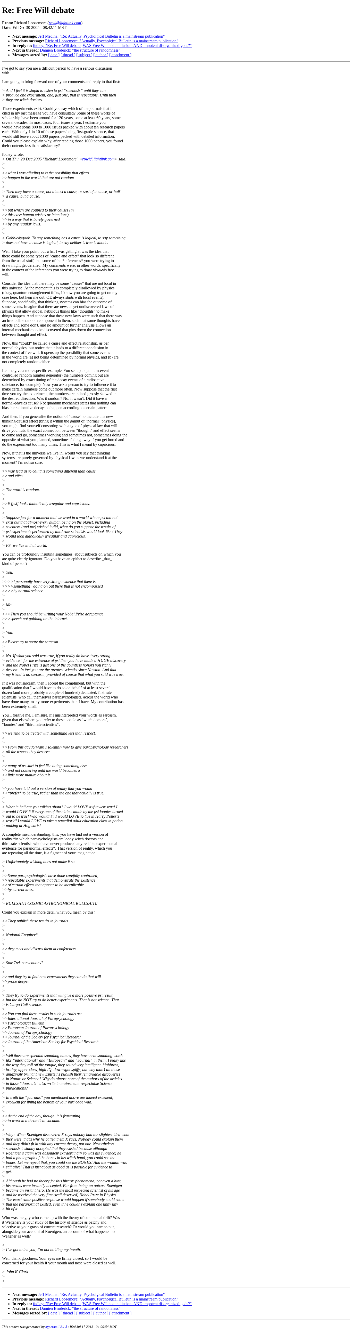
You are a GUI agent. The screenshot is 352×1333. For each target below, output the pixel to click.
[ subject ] (84, 55)
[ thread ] (68, 55)
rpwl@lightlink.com (98, 159)
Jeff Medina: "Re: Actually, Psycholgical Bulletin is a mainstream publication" (101, 36)
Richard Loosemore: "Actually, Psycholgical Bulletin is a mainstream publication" (111, 41)
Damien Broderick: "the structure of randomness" (80, 50)
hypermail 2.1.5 (56, 1327)
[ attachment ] (120, 55)
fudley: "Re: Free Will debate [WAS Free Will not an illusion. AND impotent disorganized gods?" (112, 45)
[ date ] (54, 55)
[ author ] (100, 55)
